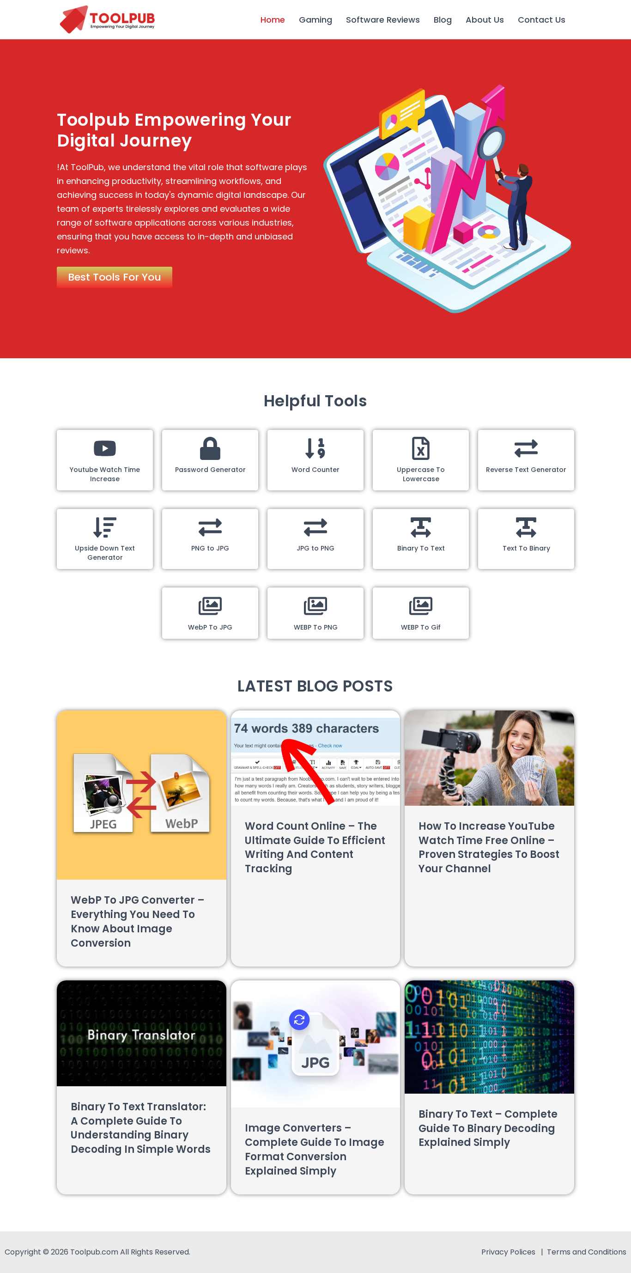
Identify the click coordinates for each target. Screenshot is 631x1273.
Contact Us (541, 19)
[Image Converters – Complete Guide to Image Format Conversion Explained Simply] (315, 1044)
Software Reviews (383, 19)
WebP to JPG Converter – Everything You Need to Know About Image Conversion (138, 921)
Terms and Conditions (586, 1252)
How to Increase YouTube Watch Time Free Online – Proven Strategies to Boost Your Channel (489, 847)
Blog (443, 19)
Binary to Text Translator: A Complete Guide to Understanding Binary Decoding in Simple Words (141, 1128)
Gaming (315, 19)
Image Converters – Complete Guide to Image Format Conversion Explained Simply (314, 1149)
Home (273, 19)
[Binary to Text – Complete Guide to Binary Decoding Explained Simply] (489, 1037)
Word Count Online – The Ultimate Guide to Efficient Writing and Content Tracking (315, 847)
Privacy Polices (509, 1252)
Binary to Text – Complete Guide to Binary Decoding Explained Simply (488, 1128)
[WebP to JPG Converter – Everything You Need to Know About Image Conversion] (141, 795)
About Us (485, 19)
